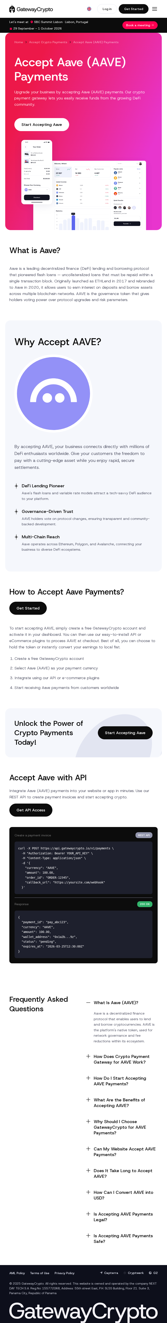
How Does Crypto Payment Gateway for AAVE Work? (122, 1059)
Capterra (111, 1273)
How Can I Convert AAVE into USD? (123, 1195)
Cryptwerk (136, 1273)
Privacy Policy (64, 1273)
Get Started (133, 9)
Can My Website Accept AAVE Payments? (125, 1151)
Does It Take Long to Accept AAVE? (123, 1173)
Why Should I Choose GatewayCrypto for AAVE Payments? (120, 1127)
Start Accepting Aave (42, 124)
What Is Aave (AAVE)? (116, 1002)
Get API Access (31, 810)
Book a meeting (138, 25)
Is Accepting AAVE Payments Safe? (123, 1238)
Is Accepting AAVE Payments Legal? (123, 1216)
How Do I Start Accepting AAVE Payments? (120, 1081)
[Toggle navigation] (154, 9)
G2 (155, 1273)
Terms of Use (39, 1273)
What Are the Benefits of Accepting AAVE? (119, 1102)
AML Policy (17, 1273)
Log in (107, 9)
